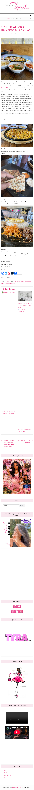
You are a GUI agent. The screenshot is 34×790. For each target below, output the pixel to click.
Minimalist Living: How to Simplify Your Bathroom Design (25, 305)
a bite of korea (17, 281)
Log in (5, 770)
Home (4, 18)
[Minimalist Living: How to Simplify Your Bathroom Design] (25, 296)
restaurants (12, 283)
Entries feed (7, 772)
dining (22, 281)
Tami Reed (18, 33)
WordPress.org (7, 777)
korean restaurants (5, 283)
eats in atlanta (28, 281)
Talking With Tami (16, 787)
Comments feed (8, 775)
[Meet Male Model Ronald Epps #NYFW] (25, 368)
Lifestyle (8, 18)
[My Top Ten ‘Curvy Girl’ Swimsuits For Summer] (9, 350)
